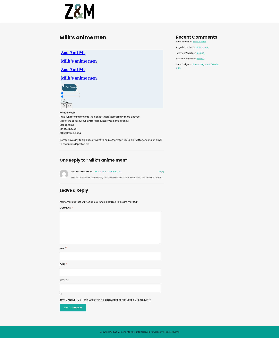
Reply (161, 171)
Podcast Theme (171, 331)
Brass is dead (199, 41)
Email (63, 264)
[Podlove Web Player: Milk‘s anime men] (112, 78)
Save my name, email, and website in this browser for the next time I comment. (105, 300)
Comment (66, 207)
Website (64, 280)
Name (63, 248)
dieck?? (200, 53)
